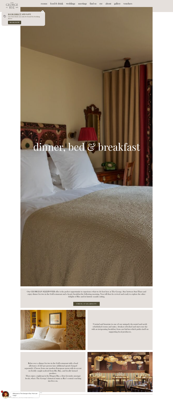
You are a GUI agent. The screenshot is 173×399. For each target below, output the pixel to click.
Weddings (70, 3)
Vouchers (127, 3)
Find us (93, 3)
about (108, 3)
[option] (86, 146)
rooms (44, 3)
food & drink (56, 3)
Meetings (82, 3)
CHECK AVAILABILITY (86, 304)
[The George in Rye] (12, 3)
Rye (101, 3)
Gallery (117, 3)
